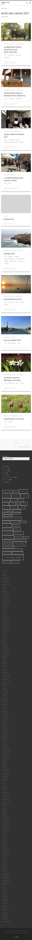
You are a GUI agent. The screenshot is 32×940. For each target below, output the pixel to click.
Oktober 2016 (5, 754)
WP (11, 932)
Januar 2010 (5, 907)
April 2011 (4, 892)
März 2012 (4, 867)
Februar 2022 (5, 670)
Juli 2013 (4, 833)
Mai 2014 (4, 810)
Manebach (19, 537)
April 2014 (4, 812)
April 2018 (4, 727)
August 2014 (5, 803)
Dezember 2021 (6, 675)
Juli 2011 (4, 885)
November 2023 (6, 625)
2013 (16, 496)
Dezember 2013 (6, 822)
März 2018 (4, 729)
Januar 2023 (5, 647)
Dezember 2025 (6, 580)
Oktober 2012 (5, 851)
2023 (14, 507)
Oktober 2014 (5, 799)
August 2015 (5, 779)
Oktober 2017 (5, 733)
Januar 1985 (5, 919)
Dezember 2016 (6, 749)
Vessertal (6, 562)
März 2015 (4, 790)
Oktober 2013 (5, 826)
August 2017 (5, 738)
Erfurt (7, 525)
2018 (5, 504)
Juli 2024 (4, 607)
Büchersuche (9, 219)
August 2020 (5, 693)
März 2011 (4, 894)
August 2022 (5, 656)
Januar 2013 (5, 846)
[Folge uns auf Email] (17, 937)
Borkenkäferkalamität (12, 519)
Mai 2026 (4, 571)
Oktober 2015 (5, 776)
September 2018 (6, 720)
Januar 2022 (5, 672)
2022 (6, 507)
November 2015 (6, 774)
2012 (7, 496)
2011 (23, 491)
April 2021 (4, 688)
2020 (18, 503)
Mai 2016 (4, 765)
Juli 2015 (4, 781)
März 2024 (4, 616)
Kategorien (5, 456)
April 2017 (4, 742)
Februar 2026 (5, 577)
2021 (24, 504)
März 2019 (4, 711)
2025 (5, 510)
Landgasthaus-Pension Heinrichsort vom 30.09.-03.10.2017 (13, 49)
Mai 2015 (4, 785)
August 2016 (5, 758)
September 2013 (6, 828)
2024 (22, 507)
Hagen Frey (11, 930)
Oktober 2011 (5, 878)
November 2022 (6, 650)
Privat (4, 473)
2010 (16, 491)
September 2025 (6, 584)
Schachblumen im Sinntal (14, 419)
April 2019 (4, 708)
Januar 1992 (5, 917)
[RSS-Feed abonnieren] (14, 937)
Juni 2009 (4, 912)
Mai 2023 (4, 638)
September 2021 (6, 681)
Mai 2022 (4, 663)
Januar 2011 (5, 898)
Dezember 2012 (6, 849)
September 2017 (6, 736)
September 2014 (6, 801)
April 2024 (4, 613)
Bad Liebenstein (8, 515)
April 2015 (4, 788)
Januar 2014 (5, 819)
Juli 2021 (4, 686)
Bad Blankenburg (16, 513)
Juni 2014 (4, 808)
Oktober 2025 (5, 582)
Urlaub (4, 482)
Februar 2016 (5, 770)
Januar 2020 (5, 702)
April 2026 (4, 573)
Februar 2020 (5, 699)
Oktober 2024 (5, 600)
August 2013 (5, 831)
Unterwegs (5, 479)
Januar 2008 (5, 914)
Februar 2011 (5, 896)
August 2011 (5, 883)
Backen (4, 466)
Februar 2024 (5, 618)
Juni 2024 (4, 609)
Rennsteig (19, 544)
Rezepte (4, 475)
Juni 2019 (4, 706)
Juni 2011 (4, 887)
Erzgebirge (16, 525)
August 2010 (5, 901)
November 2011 (6, 876)
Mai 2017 (4, 740)
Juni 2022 (4, 661)
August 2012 (5, 855)
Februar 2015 (5, 792)
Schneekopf (7, 553)
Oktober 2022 (5, 652)
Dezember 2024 (6, 595)
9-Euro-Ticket (7, 491)
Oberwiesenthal (7, 543)
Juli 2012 (4, 858)
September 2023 (6, 629)
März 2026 (4, 575)
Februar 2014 (5, 817)
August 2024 (5, 604)
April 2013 (4, 840)
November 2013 (6, 824)
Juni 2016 (4, 763)
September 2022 (6, 654)
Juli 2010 (4, 903)
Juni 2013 (4, 835)
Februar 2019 (5, 713)
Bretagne (5, 468)
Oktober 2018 (5, 718)
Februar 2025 (5, 593)
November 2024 (6, 598)
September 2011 (6, 880)
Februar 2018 (5, 731)
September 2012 (6, 853)
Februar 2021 (5, 690)
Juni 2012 (4, 860)
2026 (10, 510)
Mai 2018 (4, 724)
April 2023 (4, 641)
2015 (6, 500)
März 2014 (4, 815)
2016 (14, 500)
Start (2, 8)
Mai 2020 (4, 697)
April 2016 (4, 767)
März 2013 (4, 842)
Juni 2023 (4, 636)
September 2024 (6, 602)
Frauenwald (7, 529)
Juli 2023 (4, 634)
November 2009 (6, 910)
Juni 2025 (4, 589)
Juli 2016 (4, 760)
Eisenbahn (15, 522)
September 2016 (6, 756)
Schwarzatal (18, 553)
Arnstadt (16, 510)
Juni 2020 (4, 695)
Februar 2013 (5, 844)
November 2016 (6, 751)
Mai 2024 (4, 611)
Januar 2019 (5, 715)
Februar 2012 (5, 869)
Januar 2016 (5, 772)
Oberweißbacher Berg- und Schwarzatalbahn (15, 540)
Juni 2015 (4, 783)
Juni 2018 (4, 722)
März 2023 (4, 643)
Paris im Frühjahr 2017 (12, 340)
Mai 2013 (4, 837)
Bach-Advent (7, 513)
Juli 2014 (4, 806)
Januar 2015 (5, 794)
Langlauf (8, 537)
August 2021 (5, 684)
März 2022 (4, 668)
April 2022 (4, 665)
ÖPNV (15, 562)
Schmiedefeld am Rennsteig (12, 550)
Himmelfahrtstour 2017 (13, 299)
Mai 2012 (4, 862)
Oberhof (26, 537)
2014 (24, 496)
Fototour (5, 470)
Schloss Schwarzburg (8, 547)
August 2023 (5, 632)
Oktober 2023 (5, 627)
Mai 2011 (4, 889)
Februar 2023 (5, 645)
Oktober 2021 (5, 679)
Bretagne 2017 (9, 253)
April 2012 (4, 864)
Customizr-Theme (25, 932)
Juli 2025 (4, 586)
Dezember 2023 (6, 623)
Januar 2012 (5, 871)
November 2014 (6, 797)
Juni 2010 (4, 905)
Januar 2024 (5, 620)
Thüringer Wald (13, 557)
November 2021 (6, 677)
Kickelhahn (18, 533)
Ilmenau (7, 533)
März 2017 (4, 745)
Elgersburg (23, 521)
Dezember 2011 (6, 874)
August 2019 (5, 704)
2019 (12, 504)
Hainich (17, 529)
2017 (20, 500)
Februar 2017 (5, 747)
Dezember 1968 (6, 921)
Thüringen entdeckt (8, 477)
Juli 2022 (4, 659)
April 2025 (4, 591)
